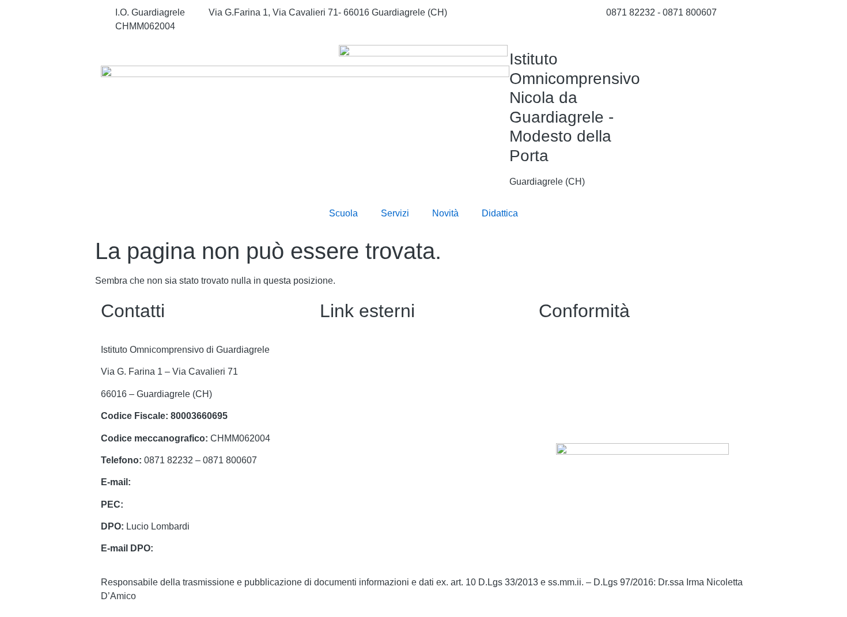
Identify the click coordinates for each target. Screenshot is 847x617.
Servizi (395, 213)
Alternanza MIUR (355, 504)
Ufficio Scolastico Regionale (378, 394)
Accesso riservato (575, 416)
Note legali (561, 394)
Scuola (343, 213)
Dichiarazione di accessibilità (599, 371)
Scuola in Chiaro (354, 460)
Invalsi (333, 482)
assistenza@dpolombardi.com (217, 548)
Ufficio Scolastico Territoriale (378, 416)
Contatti (335, 350)
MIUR (331, 371)
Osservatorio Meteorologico (376, 526)
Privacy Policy (568, 350)
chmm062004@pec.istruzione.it (190, 504)
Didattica (500, 213)
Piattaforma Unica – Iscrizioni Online (394, 438)
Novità (445, 213)
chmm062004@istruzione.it (527, 12)
